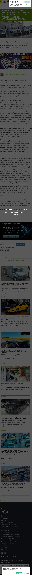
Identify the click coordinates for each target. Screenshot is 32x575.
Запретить (26, 573)
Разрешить (19, 573)
